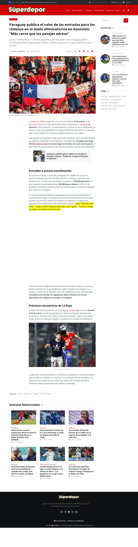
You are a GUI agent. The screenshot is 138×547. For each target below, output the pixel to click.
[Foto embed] (62, 345)
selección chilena (38, 121)
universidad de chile (114, 96)
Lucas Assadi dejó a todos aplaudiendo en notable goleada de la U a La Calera (120, 59)
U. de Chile (115, 72)
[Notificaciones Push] (128, 10)
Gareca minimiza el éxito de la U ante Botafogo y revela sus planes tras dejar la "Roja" (52, 433)
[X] (124, 2)
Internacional (99, 10)
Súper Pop (109, 10)
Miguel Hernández (18, 51)
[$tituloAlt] (105, 40)
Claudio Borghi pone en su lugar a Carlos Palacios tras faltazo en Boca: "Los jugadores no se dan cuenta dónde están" (51, 471)
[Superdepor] (27, 10)
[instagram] (119, 2)
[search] (126, 20)
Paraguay (84, 124)
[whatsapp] (88, 51)
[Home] (69, 497)
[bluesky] (127, 2)
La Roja (72, 310)
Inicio (67, 10)
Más (117, 10)
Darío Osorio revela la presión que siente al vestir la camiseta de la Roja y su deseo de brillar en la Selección (23, 435)
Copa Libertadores (116, 99)
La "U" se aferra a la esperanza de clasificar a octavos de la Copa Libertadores (119, 79)
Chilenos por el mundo (48, 464)
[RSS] (129, 2)
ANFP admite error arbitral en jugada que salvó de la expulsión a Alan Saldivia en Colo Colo (120, 40)
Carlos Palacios (113, 102)
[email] (92, 51)
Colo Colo (104, 96)
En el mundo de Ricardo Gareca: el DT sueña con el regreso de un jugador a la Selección (80, 433)
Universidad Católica (119, 106)
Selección (89, 10)
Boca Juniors (112, 109)
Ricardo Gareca (35, 144)
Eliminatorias (34, 124)
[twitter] (79, 51)
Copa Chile (104, 109)
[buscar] (123, 10)
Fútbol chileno (77, 10)
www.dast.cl (89, 525)
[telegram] (83, 51)
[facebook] (65, 512)
